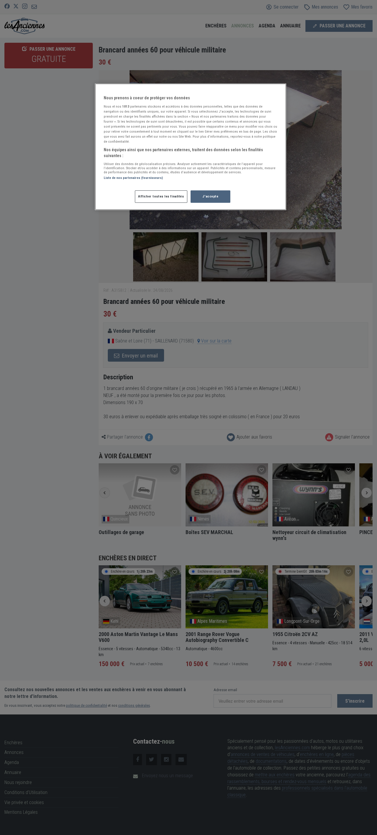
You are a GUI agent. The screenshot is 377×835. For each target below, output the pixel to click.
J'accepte (210, 196)
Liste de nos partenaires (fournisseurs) (133, 178)
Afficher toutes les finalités (161, 196)
